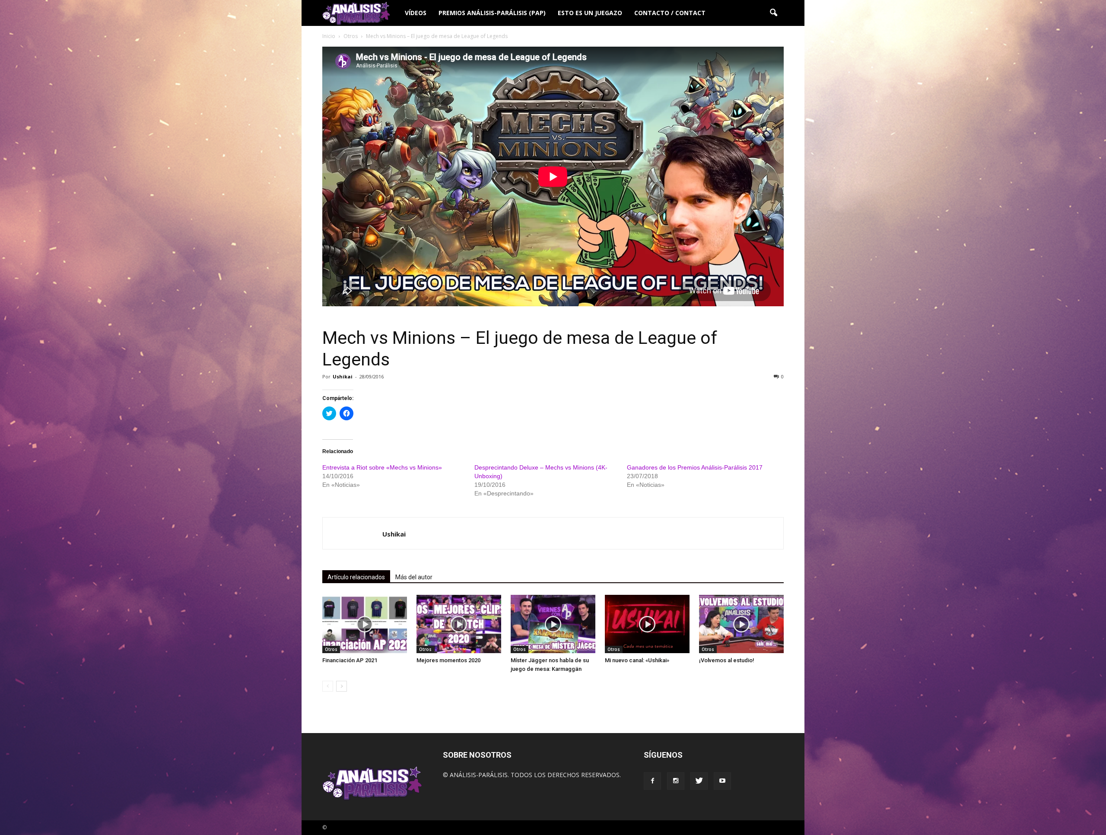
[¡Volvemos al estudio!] (741, 624)
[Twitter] (699, 781)
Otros (331, 649)
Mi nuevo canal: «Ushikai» (637, 660)
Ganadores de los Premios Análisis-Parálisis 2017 (695, 467)
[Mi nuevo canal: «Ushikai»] (647, 624)
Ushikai (343, 376)
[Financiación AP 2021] (364, 624)
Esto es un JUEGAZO (590, 13)
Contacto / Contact (670, 13)
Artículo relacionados (356, 577)
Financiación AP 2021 (349, 660)
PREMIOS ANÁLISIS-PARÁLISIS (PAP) (492, 13)
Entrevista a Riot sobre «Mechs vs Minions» (382, 467)
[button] (773, 13)
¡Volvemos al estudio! (726, 660)
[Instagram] (675, 781)
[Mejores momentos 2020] (458, 624)
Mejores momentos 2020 (448, 660)
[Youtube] (722, 781)
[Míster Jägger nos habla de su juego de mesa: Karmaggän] (553, 624)
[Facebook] (652, 781)
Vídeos (415, 13)
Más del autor (413, 577)
